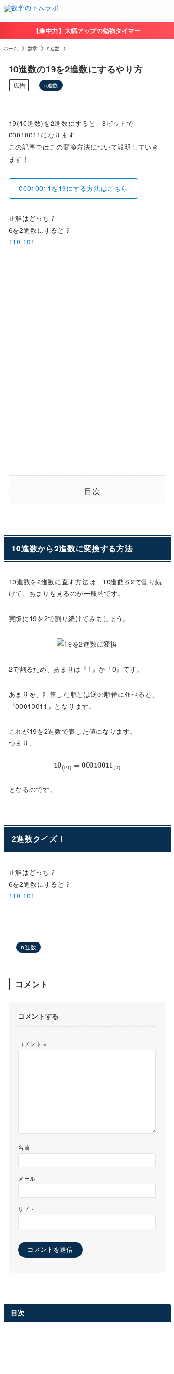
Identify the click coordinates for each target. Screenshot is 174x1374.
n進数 (51, 85)
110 (15, 241)
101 (29, 241)
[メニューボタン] (163, 11)
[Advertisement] (87, 362)
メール (27, 1178)
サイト (27, 1209)
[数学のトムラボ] (31, 11)
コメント (32, 1043)
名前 (24, 1147)
